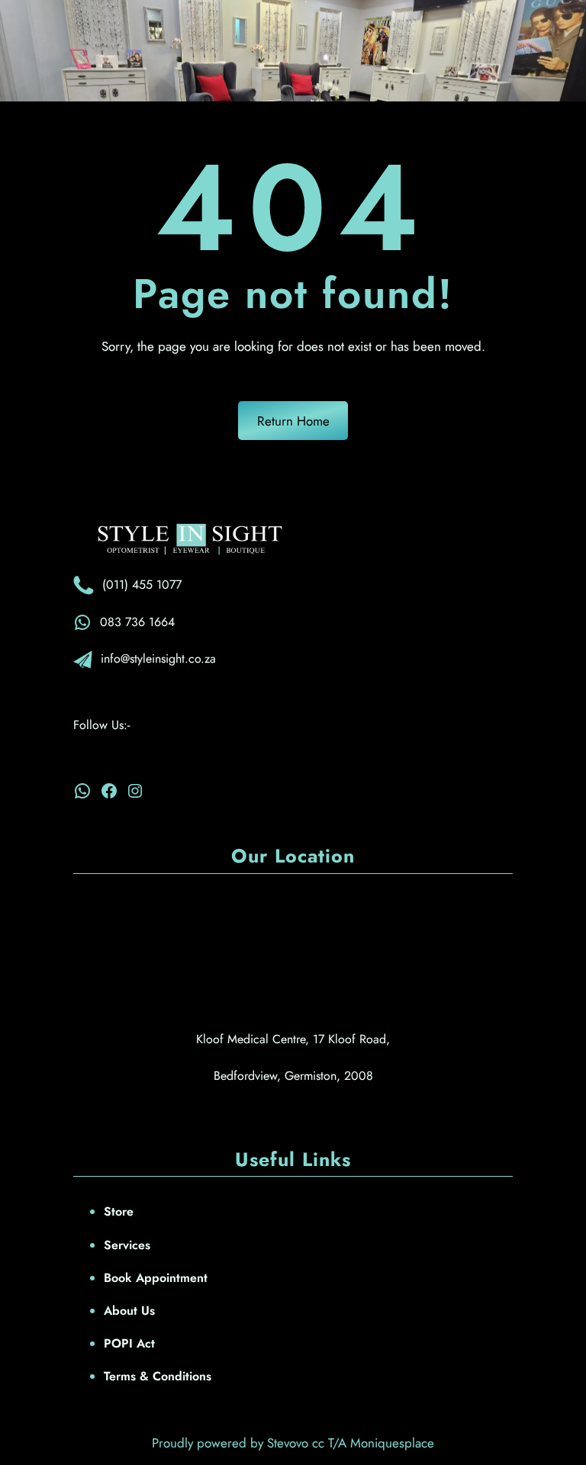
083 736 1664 (137, 622)
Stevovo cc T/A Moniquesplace (350, 1443)
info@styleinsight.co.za (158, 658)
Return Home (293, 421)
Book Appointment (156, 1278)
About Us (129, 1310)
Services (127, 1245)
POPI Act (129, 1343)
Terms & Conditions (157, 1376)
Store (119, 1211)
